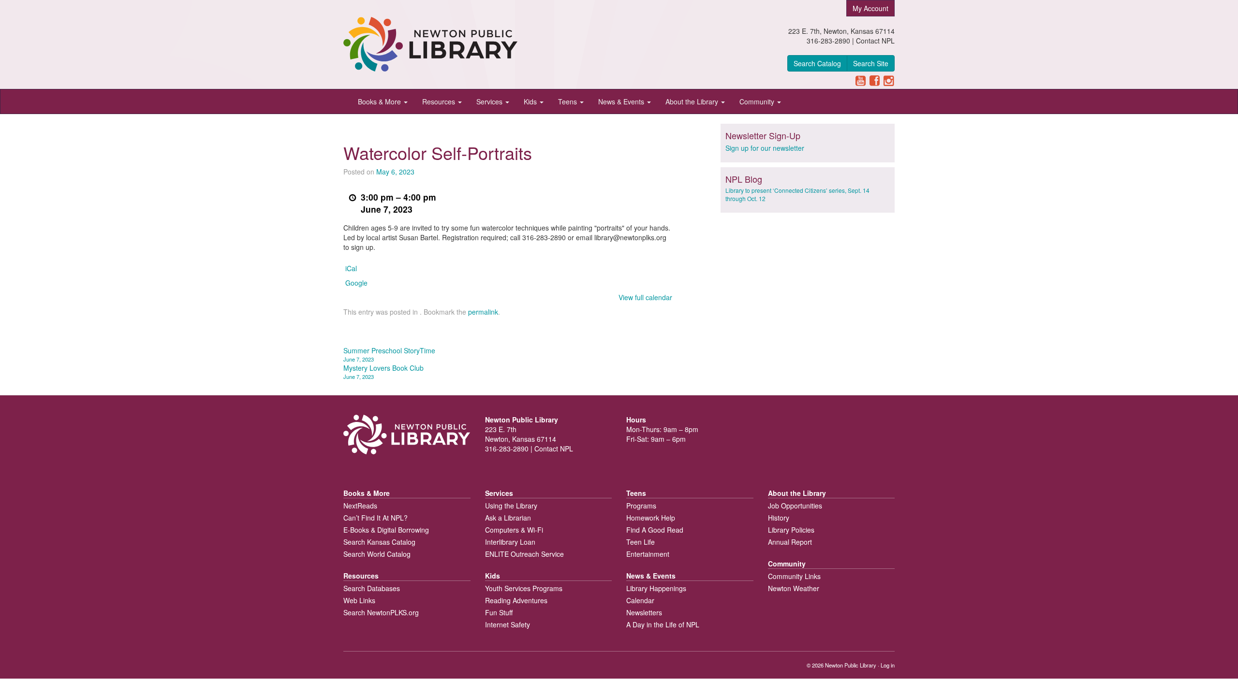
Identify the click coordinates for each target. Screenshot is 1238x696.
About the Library (692, 101)
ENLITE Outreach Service (524, 554)
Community (757, 101)
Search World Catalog (377, 554)
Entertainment (647, 554)
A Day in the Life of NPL (662, 624)
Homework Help (650, 517)
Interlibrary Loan (510, 542)
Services (490, 101)
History (778, 517)
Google (356, 283)
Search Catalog (817, 63)
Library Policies (791, 530)
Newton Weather (793, 588)
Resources (439, 101)
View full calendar (645, 297)
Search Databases (371, 588)
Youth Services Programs (523, 588)
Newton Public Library (850, 665)
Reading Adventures (516, 600)
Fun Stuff (499, 612)
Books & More (380, 101)
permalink (483, 312)
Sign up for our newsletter (764, 148)
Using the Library (511, 505)
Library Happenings (656, 588)
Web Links (359, 600)
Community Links (794, 576)
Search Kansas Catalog (379, 542)
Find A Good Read (654, 530)
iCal (351, 268)
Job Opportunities (795, 505)
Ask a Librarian (508, 517)
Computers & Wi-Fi (514, 530)
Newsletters (644, 612)
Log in (888, 665)
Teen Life (640, 542)
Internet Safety (507, 624)
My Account (870, 8)
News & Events (622, 101)
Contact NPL (875, 40)
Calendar (640, 600)
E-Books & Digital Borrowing (386, 530)
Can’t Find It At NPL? (375, 517)
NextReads (360, 505)
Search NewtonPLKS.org (381, 612)
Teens (568, 101)
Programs (641, 505)
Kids (531, 101)
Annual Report (790, 542)
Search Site (870, 63)
